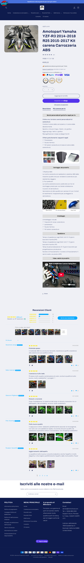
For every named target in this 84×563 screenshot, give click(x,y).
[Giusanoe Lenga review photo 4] (59, 359)
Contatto (26, 524)
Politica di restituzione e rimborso (11, 518)
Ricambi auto (28, 512)
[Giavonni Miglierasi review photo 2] (42, 410)
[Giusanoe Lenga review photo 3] (51, 359)
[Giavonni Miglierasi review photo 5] (68, 410)
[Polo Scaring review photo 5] (68, 437)
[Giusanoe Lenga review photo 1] (33, 359)
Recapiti (50, 557)
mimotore (16, 555)
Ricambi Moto (28, 515)
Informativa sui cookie (10, 530)
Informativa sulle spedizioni (40, 557)
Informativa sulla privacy (11, 506)
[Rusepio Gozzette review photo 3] (51, 464)
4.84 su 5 (19, 317)
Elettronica (27, 518)
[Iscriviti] (55, 494)
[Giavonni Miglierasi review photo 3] (51, 410)
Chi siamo (26, 527)
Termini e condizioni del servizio (66, 555)
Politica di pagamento (10, 509)
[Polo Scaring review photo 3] (51, 437)
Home (25, 506)
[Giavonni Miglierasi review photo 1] (33, 410)
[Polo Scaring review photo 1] (33, 437)
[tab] (47, 109)
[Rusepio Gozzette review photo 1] (33, 464)
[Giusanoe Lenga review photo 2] (42, 359)
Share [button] (46, 293)
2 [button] (39, 475)
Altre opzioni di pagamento (61, 104)
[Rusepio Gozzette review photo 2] (42, 464)
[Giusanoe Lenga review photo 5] (68, 359)
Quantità (45, 86)
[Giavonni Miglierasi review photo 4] (59, 410)
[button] (6, 8)
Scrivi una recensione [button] (67, 318)
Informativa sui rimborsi (37, 555)
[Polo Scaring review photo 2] (42, 437)
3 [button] (42, 475)
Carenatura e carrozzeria (31, 509)
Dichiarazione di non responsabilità (10, 534)
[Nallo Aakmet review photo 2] (42, 384)
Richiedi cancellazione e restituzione (11, 523)
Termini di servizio (9, 527)
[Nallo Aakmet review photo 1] (33, 384)
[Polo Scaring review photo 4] (59, 437)
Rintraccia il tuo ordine (30, 521)
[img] (33, 346)
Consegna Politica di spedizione (10, 513)
